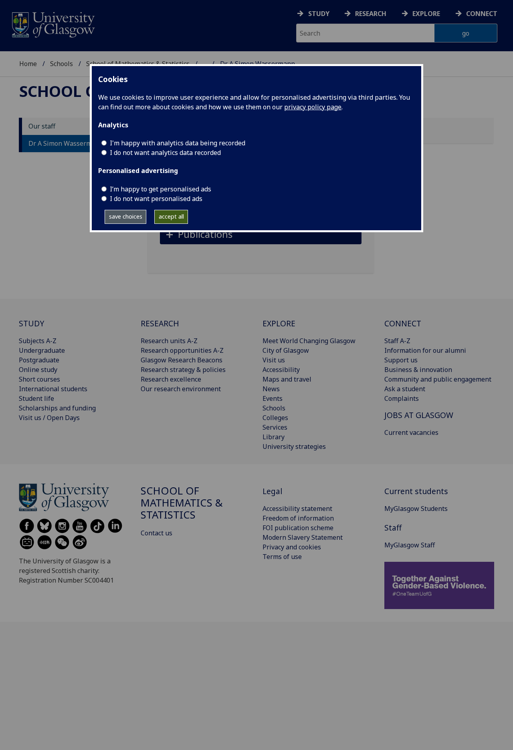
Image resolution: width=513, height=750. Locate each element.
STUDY (31, 323)
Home (28, 63)
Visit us (274, 360)
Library (274, 436)
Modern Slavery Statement (303, 537)
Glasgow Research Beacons (181, 360)
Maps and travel (287, 379)
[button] (261, 234)
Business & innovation (418, 369)
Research (370, 13)
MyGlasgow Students (416, 508)
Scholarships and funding (57, 408)
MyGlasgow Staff (409, 545)
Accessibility (281, 369)
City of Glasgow (286, 350)
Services (275, 427)
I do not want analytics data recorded (165, 152)
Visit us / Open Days (49, 417)
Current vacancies (411, 432)
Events (273, 398)
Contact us (156, 533)
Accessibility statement (297, 508)
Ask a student (404, 388)
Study (318, 13)
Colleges (275, 417)
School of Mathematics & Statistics (182, 503)
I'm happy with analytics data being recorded (177, 143)
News (271, 388)
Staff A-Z (397, 340)
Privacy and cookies (292, 547)
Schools (61, 63)
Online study (38, 369)
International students (53, 388)
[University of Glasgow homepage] (52, 24)
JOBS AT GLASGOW (418, 415)
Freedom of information (298, 518)
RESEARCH (160, 323)
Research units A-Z (169, 340)
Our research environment (181, 388)
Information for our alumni (425, 350)
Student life (36, 398)
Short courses (39, 379)
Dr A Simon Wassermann (65, 143)
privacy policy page (312, 107)
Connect (481, 13)
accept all (171, 216)
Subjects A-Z (38, 340)
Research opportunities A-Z (182, 350)
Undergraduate (42, 350)
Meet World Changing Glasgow (309, 340)
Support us (401, 360)
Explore (426, 13)
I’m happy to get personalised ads (160, 189)
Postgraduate (39, 360)
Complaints (401, 398)
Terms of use (282, 556)
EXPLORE (279, 323)
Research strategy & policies (183, 369)
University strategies (294, 446)
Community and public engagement (437, 379)
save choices (125, 216)
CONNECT (402, 323)
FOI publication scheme (298, 527)
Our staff (41, 126)
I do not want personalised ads (156, 198)
